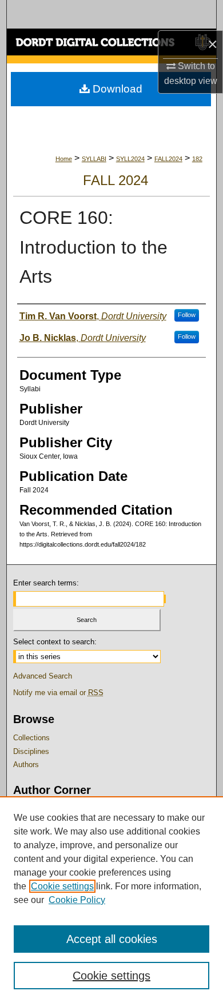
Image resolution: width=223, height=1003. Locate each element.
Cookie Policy (77, 900)
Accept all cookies (111, 939)
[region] (111, 899)
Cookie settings (62, 886)
